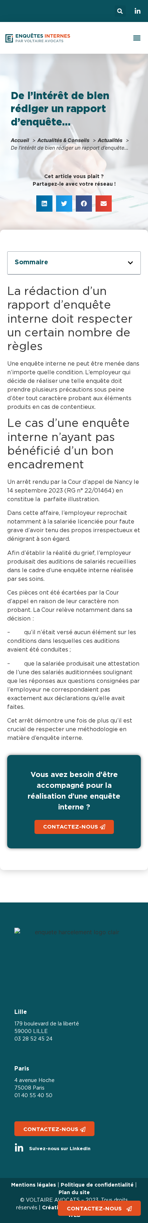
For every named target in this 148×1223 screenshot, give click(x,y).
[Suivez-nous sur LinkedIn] (19, 1148)
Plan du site (74, 1193)
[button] (120, 11)
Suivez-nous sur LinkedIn (60, 1149)
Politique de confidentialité (97, 1185)
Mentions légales (33, 1185)
